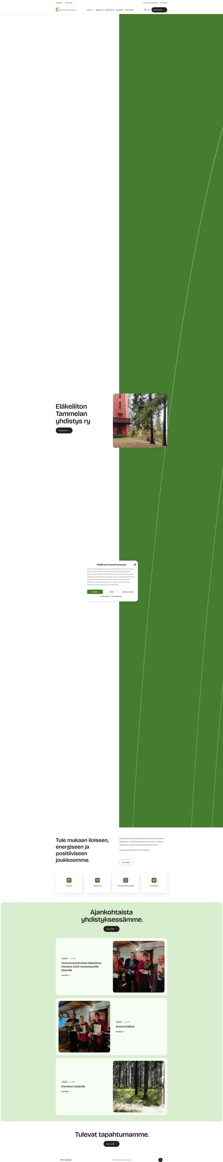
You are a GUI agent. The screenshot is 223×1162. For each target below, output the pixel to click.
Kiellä (111, 592)
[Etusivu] (66, 9)
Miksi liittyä (163, 3)
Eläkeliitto (59, 3)
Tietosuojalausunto (116, 596)
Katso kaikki (110, 929)
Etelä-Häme (68, 3)
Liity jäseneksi (157, 10)
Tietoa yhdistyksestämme (150, 3)
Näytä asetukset (128, 592)
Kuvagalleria (119, 10)
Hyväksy (95, 592)
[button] (135, 564)
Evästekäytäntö (105, 596)
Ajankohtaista (109, 10)
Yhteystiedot (129, 10)
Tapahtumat (99, 10)
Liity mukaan (126, 862)
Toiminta (89, 10)
